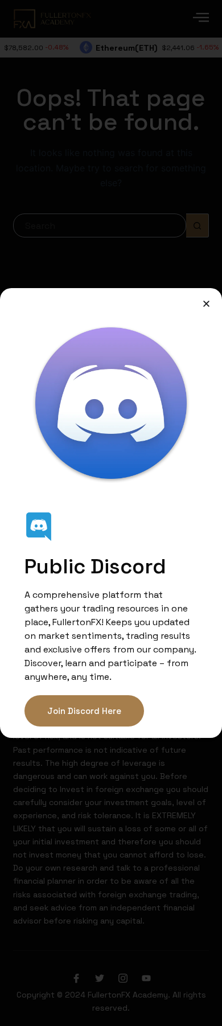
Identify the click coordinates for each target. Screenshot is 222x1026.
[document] (111, 513)
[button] (206, 303)
